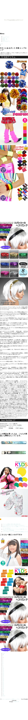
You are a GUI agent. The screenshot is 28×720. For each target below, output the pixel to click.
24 (3, 685)
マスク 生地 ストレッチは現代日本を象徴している (15, 531)
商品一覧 (5, 39)
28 (3, 690)
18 (3, 678)
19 (3, 679)
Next (4, 695)
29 (3, 692)
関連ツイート (6, 40)
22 (3, 683)
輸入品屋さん (19, 426)
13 (3, 672)
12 (3, 670)
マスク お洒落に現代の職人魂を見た (12, 524)
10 (3, 668)
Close (1, 43)
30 (3, 694)
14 (3, 673)
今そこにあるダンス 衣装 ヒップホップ (11, 699)
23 (3, 684)
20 (3, 680)
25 (3, 687)
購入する (6, 430)
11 (3, 669)
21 (3, 682)
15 (3, 674)
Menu (1, 30)
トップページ (6, 36)
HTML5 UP (16, 701)
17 (3, 677)
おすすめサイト (6, 41)
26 (3, 688)
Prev (4, 653)
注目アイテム (6, 37)
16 (3, 675)
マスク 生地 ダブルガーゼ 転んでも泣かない (14, 525)
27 (3, 689)
